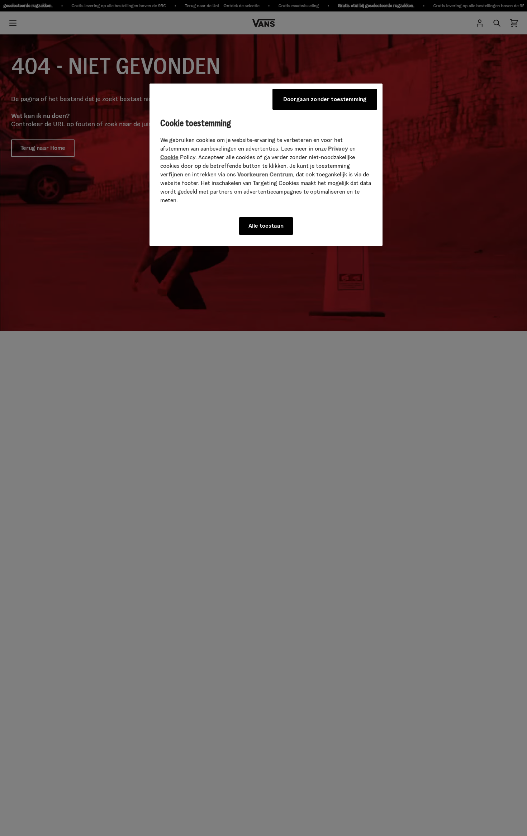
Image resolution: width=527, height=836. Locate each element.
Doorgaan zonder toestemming (324, 99)
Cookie (169, 157)
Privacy (338, 149)
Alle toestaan (266, 226)
